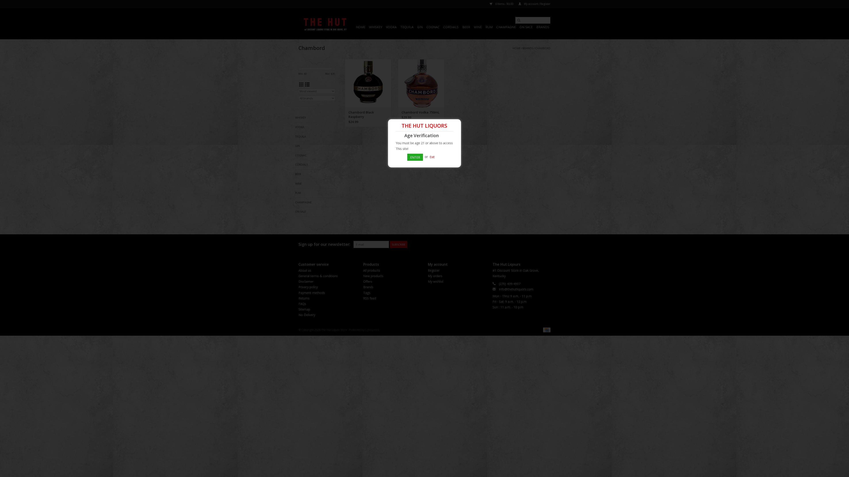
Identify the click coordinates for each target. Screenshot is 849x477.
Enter (415, 157)
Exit (432, 157)
